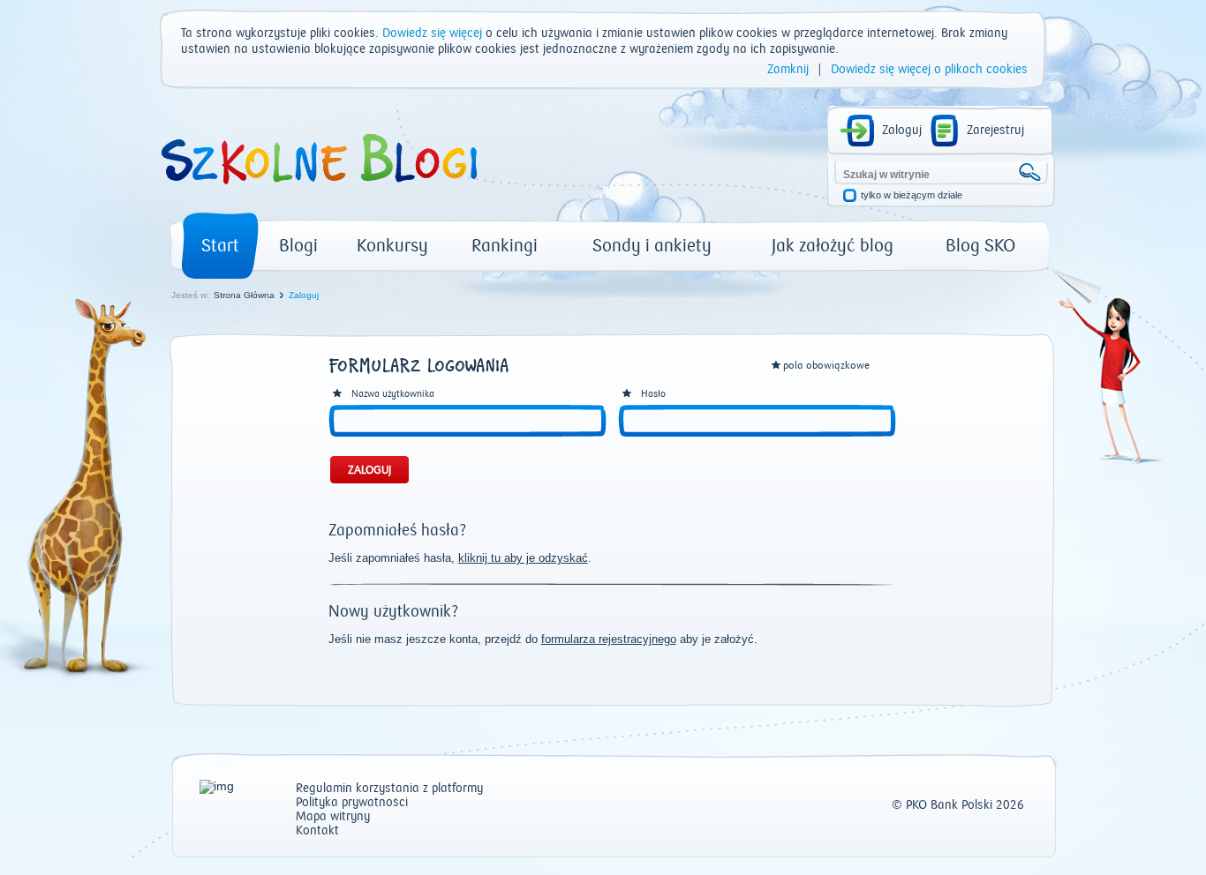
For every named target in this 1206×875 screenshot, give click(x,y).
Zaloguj (902, 130)
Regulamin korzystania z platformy (389, 789)
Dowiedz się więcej (432, 33)
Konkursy (392, 246)
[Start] (318, 190)
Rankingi (504, 246)
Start (220, 246)
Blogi (298, 246)
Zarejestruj (995, 130)
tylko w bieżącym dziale (911, 195)
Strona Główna (244, 295)
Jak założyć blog (832, 246)
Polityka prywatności (352, 803)
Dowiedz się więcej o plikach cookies (929, 70)
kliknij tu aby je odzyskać (523, 558)
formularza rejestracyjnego (608, 639)
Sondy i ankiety (652, 246)
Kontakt (317, 831)
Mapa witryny (333, 817)
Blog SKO (980, 246)
